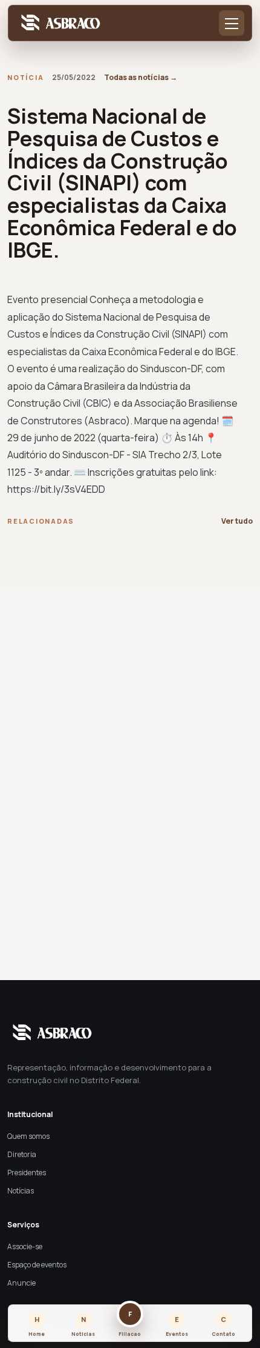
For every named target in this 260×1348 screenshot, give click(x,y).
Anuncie (21, 1283)
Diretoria (21, 1154)
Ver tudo (237, 521)
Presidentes (26, 1172)
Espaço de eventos (37, 1265)
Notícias (20, 1191)
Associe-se (24, 1246)
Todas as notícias (140, 77)
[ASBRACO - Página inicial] (59, 23)
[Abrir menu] (231, 23)
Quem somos (28, 1136)
